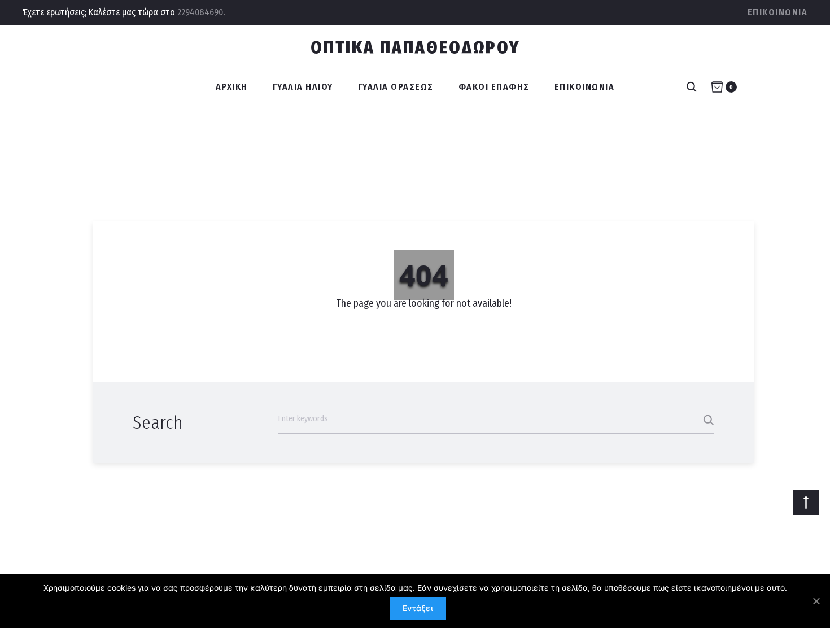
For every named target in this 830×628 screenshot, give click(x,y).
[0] (717, 86)
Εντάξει (418, 608)
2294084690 (200, 12)
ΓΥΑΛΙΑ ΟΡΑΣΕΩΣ (396, 86)
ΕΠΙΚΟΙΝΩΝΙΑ (584, 86)
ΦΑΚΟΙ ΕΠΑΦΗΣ (494, 86)
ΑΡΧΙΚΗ (232, 86)
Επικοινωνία (778, 12)
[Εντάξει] (816, 601)
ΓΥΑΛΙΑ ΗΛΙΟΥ (303, 86)
